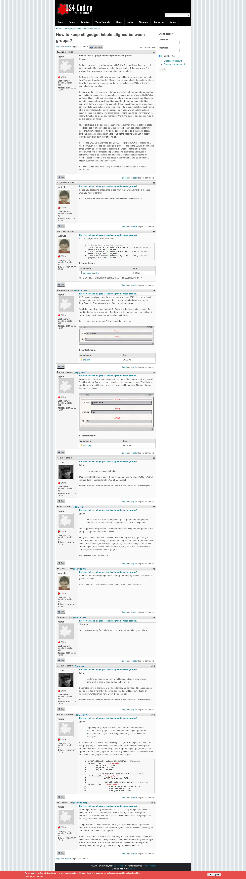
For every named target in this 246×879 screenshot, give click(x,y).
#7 (154, 506)
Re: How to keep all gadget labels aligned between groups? (108, 186)
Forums (59, 28)
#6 (154, 458)
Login (173, 21)
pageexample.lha (91, 272)
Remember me (168, 55)
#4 (154, 290)
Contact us (158, 21)
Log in (59, 46)
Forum (72, 21)
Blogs (119, 21)
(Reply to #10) (80, 714)
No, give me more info (35, 876)
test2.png (87, 445)
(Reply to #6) (79, 506)
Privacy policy (150, 865)
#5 (154, 372)
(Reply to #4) (80, 372)
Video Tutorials (102, 21)
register (68, 46)
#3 (154, 231)
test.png (86, 359)
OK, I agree (214, 874)
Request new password (174, 64)
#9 (154, 617)
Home (60, 21)
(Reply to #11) (80, 802)
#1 (154, 52)
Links (130, 21)
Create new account (173, 60)
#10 (153, 666)
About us (143, 21)
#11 (153, 714)
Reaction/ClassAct (92, 28)
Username (164, 39)
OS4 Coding (119, 865)
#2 (154, 183)
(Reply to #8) (79, 617)
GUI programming (73, 28)
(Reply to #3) (80, 290)
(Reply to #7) (79, 568)
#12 (153, 802)
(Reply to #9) (80, 666)
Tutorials (85, 21)
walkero (131, 868)
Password (164, 47)
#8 (154, 568)
